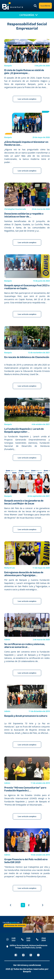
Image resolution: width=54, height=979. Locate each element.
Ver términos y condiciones (27, 965)
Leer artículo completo (27, 99)
